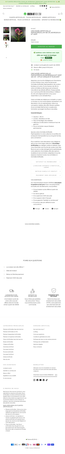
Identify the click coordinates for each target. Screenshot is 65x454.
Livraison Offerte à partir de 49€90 (46, 166)
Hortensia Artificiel (8, 346)
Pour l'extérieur (24, 20)
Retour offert (6, 373)
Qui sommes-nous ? (8, 6)
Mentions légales (38, 344)
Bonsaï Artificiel (10, 20)
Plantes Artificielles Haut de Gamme (13, 329)
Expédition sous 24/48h (9, 375)
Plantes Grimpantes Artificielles (12, 336)
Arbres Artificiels (49, 17)
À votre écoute (7, 378)
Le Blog (32, 6)
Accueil (33, 28)
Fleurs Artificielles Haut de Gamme (13, 339)
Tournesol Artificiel (8, 349)
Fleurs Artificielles (33, 17)
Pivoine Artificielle (8, 352)
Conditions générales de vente (41, 336)
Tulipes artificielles (8, 344)
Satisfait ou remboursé (22, 6)
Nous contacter (7, 8)
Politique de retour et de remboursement (44, 339)
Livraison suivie (7, 368)
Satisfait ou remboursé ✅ (51, 20)
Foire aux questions (38, 334)
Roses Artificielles (8, 341)
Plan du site (6, 359)
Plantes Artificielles (17, 17)
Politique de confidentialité (40, 341)
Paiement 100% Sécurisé (46, 175)
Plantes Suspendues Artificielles (12, 334)
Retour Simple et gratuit (46, 171)
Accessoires (35, 20)
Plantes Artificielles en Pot (10, 331)
